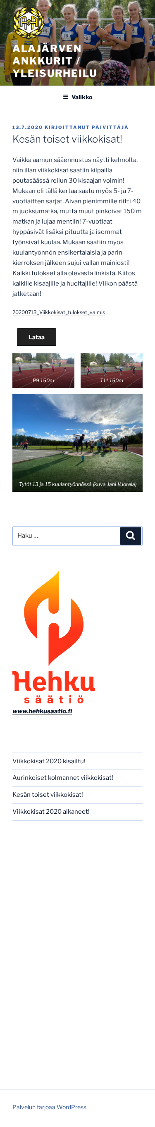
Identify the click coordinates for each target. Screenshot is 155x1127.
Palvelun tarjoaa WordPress (49, 1106)
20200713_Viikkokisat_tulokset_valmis (58, 312)
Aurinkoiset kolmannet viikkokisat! (62, 778)
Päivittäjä (110, 127)
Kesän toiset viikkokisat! (47, 794)
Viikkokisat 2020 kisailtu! (49, 761)
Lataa (37, 337)
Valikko (82, 96)
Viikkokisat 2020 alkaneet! (51, 811)
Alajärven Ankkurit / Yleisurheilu (54, 61)
